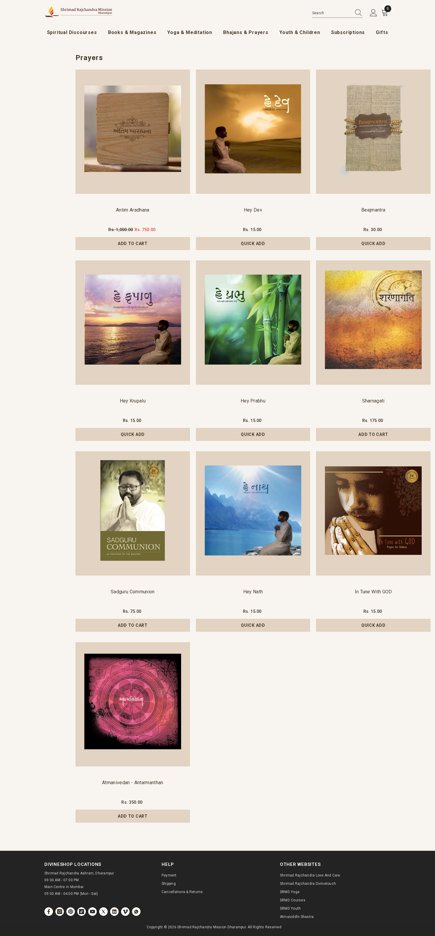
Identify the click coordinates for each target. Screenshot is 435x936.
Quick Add (253, 243)
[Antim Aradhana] (132, 132)
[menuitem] (72, 32)
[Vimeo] (125, 911)
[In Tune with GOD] (373, 513)
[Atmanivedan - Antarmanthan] (132, 704)
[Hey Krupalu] (132, 322)
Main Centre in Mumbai (63, 887)
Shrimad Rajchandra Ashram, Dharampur (79, 873)
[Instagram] (59, 911)
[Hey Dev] (253, 132)
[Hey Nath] (253, 513)
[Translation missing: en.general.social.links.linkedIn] (114, 911)
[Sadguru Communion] (132, 513)
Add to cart (133, 243)
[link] (136, 911)
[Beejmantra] (373, 132)
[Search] (337, 13)
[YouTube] (92, 911)
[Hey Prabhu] (253, 322)
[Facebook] (48, 911)
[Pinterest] (70, 911)
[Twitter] (103, 911)
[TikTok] (81, 911)
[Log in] (373, 13)
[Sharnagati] (373, 322)
